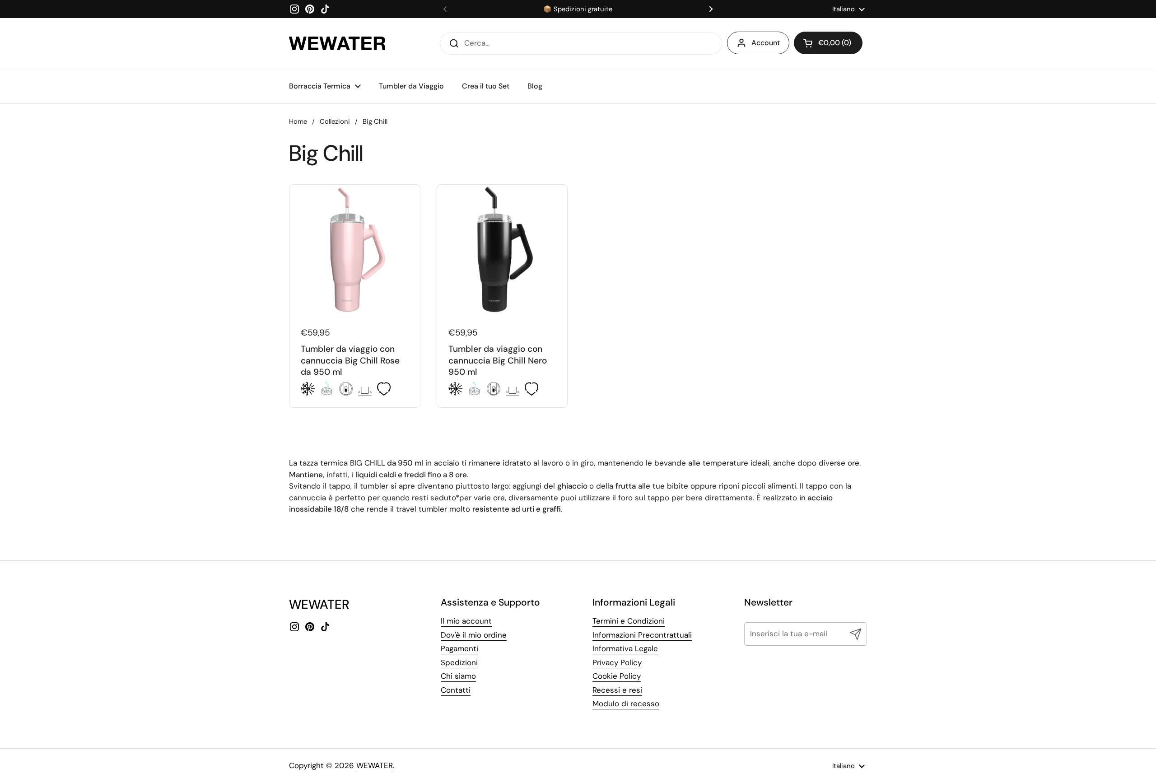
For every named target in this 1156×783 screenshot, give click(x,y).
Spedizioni (459, 662)
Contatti (456, 690)
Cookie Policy (616, 676)
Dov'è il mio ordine (474, 635)
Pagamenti (459, 648)
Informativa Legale (625, 648)
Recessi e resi (617, 690)
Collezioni (335, 121)
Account (765, 42)
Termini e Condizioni (628, 621)
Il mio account (466, 621)
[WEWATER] (337, 43)
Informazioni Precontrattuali (642, 635)
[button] (828, 43)
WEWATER (374, 765)
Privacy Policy (617, 662)
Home (298, 121)
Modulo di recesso (625, 703)
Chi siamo (458, 676)
